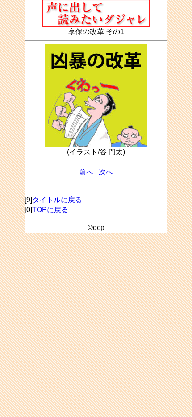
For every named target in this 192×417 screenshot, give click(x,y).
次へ (106, 172)
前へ (86, 172)
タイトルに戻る (57, 200)
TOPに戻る (50, 209)
